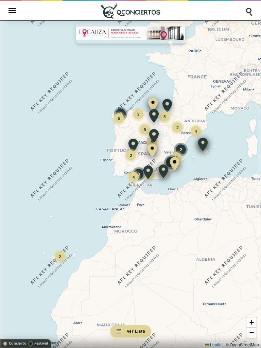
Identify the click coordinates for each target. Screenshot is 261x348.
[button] (153, 104)
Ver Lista (136, 331)
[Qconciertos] (130, 10)
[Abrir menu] (12, 10)
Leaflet (216, 344)
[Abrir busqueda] (249, 10)
